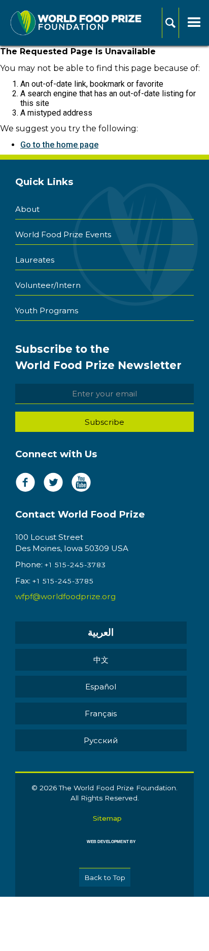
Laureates (34, 260)
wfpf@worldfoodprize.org (65, 596)
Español (100, 686)
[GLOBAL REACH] (104, 849)
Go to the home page (59, 145)
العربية (101, 632)
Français (101, 713)
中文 (101, 660)
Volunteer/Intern (48, 285)
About (27, 209)
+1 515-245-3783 (75, 565)
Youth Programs (46, 310)
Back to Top (104, 877)
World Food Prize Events (63, 234)
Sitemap (107, 818)
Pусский (101, 740)
